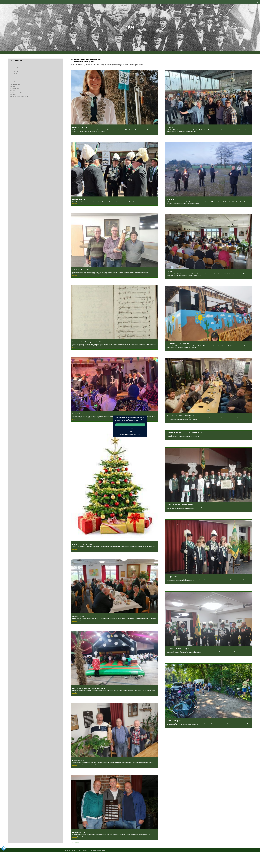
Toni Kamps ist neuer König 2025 (178, 649)
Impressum (85, 850)
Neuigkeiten (218, 2)
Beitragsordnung (14, 67)
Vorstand (244, 2)
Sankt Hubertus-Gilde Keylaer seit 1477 (19, 96)
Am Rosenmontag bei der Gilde (178, 343)
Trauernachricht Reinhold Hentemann (19, 69)
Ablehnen (130, 428)
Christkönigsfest (78, 616)
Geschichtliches (235, 2)
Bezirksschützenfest (15, 84)
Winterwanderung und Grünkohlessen (180, 415)
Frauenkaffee (13, 94)
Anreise (79, 850)
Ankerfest (12, 86)
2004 (130, 27)
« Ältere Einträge (75, 842)
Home (212, 2)
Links (103, 850)
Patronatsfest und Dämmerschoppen (180, 505)
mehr (130, 431)
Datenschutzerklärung (95, 850)
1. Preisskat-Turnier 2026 (16, 92)
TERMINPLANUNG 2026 (15, 63)
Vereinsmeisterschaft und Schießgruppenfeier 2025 (185, 433)
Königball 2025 (172, 577)
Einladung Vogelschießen (16, 73)
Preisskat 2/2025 (78, 760)
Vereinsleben (226, 2)
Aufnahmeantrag (14, 65)
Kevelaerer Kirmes (14, 88)
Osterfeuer (12, 90)
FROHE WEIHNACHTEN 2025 (82, 544)
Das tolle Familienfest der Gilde (83, 414)
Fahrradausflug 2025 (174, 721)
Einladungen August (15, 71)
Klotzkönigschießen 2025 (81, 832)
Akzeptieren (130, 425)
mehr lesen (74, 132)
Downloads (251, 2)
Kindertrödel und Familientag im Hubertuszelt (89, 688)
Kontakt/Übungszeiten (70, 850)
